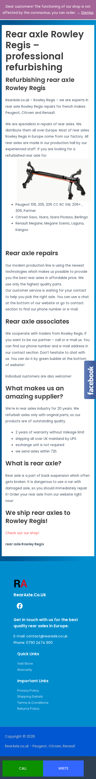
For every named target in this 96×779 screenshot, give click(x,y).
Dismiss (87, 12)
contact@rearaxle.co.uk (46, 636)
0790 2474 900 (39, 642)
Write (63, 768)
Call (23, 768)
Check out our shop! (22, 533)
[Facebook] (20, 606)
